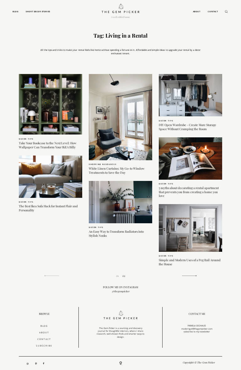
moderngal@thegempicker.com (196, 328)
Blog (15, 11)
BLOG (44, 326)
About (197, 11)
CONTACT (44, 339)
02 (123, 276)
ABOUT (44, 332)
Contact (213, 11)
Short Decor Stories (38, 11)
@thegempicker (120, 291)
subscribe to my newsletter (197, 331)
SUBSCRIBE (44, 345)
